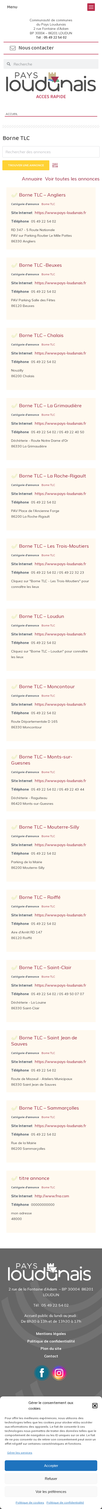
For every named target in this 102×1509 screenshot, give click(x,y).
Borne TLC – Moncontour (47, 686)
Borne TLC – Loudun (41, 616)
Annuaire (32, 179)
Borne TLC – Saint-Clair (45, 967)
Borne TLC (48, 204)
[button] (95, 1405)
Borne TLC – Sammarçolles (49, 1108)
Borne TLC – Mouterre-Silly (49, 827)
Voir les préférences (51, 1492)
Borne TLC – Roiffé (39, 897)
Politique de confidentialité (65, 1502)
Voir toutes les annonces (72, 179)
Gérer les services (19, 1452)
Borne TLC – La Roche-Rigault (52, 476)
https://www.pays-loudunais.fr (60, 212)
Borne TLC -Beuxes (40, 265)
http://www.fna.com (52, 1196)
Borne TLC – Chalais (41, 335)
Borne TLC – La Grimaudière (50, 405)
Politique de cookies (30, 1502)
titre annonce (34, 1178)
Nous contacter (36, 48)
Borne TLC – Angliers (42, 195)
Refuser (51, 1479)
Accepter (51, 1466)
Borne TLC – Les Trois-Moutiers (54, 546)
